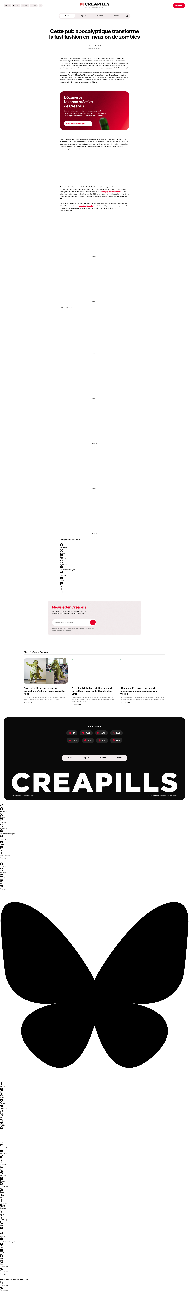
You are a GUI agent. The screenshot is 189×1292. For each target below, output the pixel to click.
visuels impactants (86, 206)
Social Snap (4, 1272)
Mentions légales (16, 795)
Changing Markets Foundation (112, 192)
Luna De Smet (96, 46)
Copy (23, 1280)
